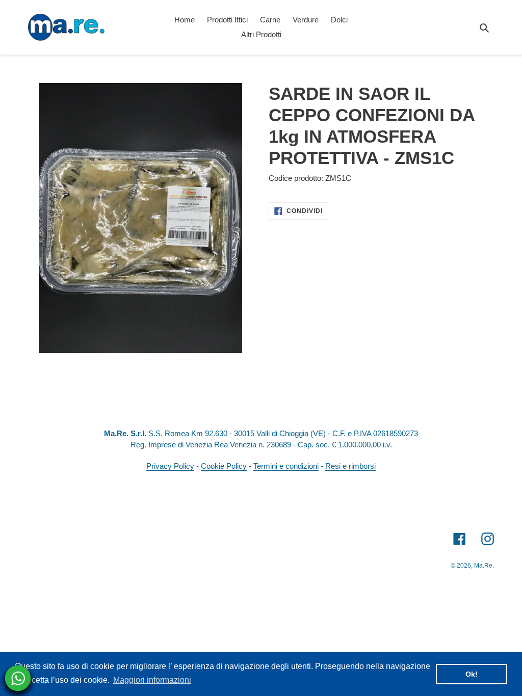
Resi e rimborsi (350, 466)
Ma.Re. (484, 565)
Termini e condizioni (286, 466)
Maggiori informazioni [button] (152, 680)
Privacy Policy (170, 466)
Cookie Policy (224, 466)
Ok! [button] (471, 674)
